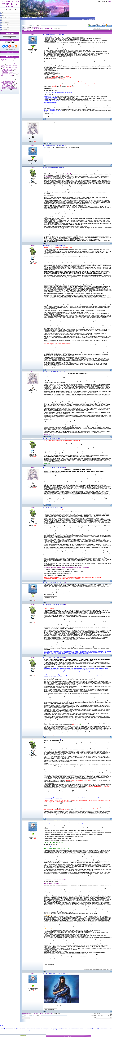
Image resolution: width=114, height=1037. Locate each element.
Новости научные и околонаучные (9, 78)
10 (65, 582)
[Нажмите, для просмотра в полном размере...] (61, 1002)
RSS (110, 1)
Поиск (107, 23)
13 (67, 739)
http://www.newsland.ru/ (49, 434)
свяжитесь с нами (87, 1033)
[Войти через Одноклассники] (16, 46)
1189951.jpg (54, 1005)
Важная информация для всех (9, 74)
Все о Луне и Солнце (7, 72)
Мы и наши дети (56, 28)
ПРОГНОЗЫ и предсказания (7, 59)
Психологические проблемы (8, 83)
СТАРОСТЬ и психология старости (10, 67)
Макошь (33, 27)
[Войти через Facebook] (6, 46)
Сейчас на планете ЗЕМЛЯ (7, 75)
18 (38, 25)
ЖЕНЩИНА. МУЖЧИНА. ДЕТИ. (46, 28)
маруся (32, 167)
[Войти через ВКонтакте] (3, 46)
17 (37, 25)
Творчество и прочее (6, 90)
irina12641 (37, 27)
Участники (94, 23)
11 (65, 604)
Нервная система (6, 91)
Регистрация (88, 19)
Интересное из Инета (7, 70)
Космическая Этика (26, 28)
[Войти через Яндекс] (9, 46)
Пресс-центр (4, 71)
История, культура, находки (8, 87)
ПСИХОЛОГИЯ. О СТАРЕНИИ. (8, 69)
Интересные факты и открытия (9, 76)
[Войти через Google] (12, 46)
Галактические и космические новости (10, 73)
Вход (92, 19)
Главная (82, 19)
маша (1, 1025)
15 (67, 973)
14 (67, 820)
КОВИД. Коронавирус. (7, 85)
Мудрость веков (5, 89)
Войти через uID (9, 42)
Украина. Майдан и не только (8, 81)
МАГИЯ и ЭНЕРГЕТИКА (6, 61)
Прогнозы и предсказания (8, 58)
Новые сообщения (86, 23)
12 (65, 657)
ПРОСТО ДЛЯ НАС (35, 28)
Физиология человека (6, 92)
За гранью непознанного (7, 79)
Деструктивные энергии (7, 60)
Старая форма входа (10, 49)
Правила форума (101, 23)
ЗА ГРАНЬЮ (4, 80)
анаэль (32, 34)
